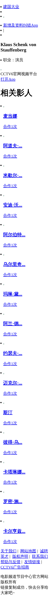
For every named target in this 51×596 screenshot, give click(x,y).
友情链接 (32, 562)
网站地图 (28, 551)
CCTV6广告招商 (15, 567)
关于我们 (8, 551)
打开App (8, 79)
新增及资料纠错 (20, 25)
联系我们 (40, 556)
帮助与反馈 (10, 562)
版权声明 (20, 556)
